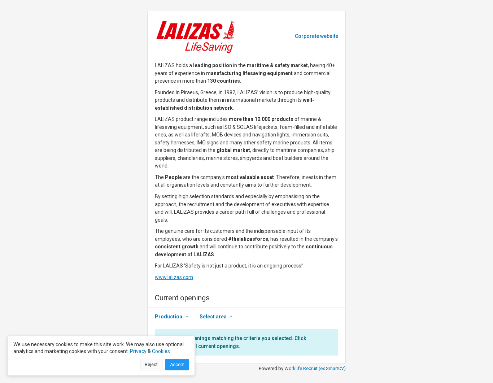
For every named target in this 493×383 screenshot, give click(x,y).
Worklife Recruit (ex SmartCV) (315, 368)
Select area (213, 316)
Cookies (161, 351)
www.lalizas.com (174, 277)
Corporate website (316, 36)
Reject (151, 364)
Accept (177, 364)
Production (168, 316)
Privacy (138, 351)
